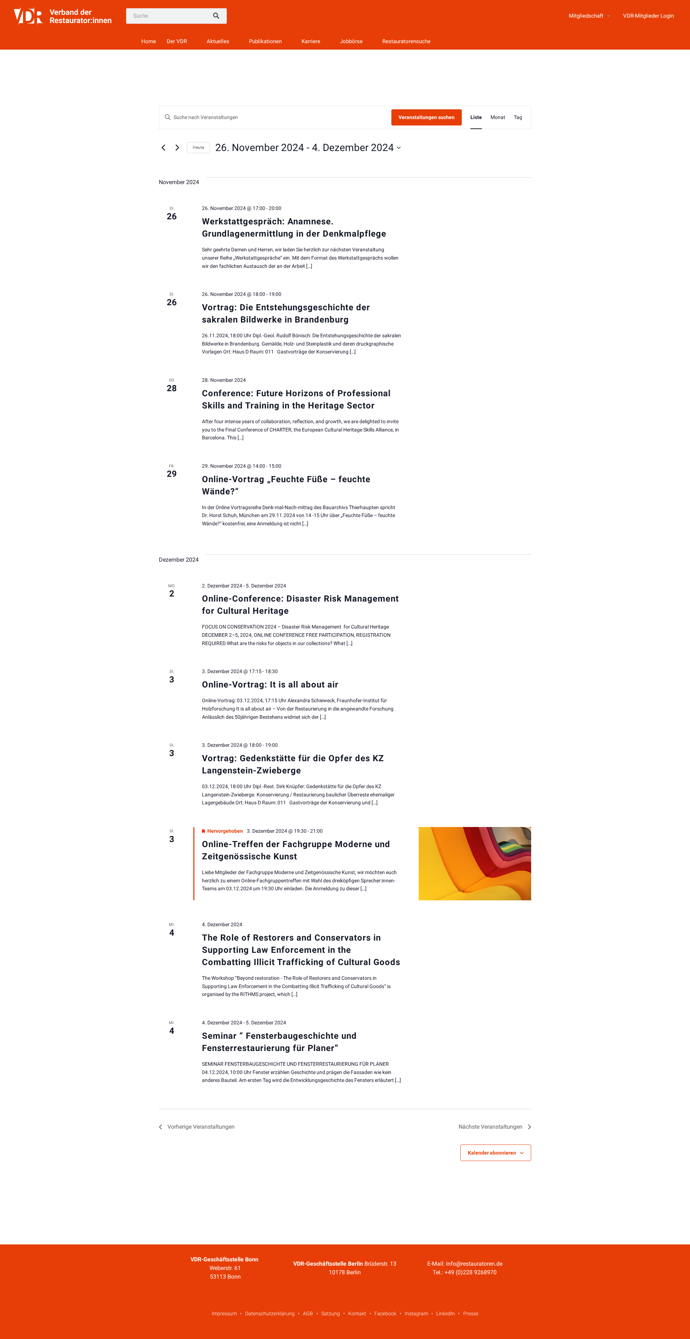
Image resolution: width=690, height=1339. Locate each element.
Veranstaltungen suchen (427, 117)
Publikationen (265, 41)
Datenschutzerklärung (270, 1313)
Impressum (224, 1313)
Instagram (416, 1313)
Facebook (385, 1313)
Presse (470, 1313)
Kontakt (357, 1313)
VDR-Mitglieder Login (648, 16)
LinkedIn (445, 1313)
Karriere (311, 41)
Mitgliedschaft (586, 16)
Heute (198, 147)
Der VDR (177, 41)
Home (148, 41)
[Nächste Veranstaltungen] (177, 147)
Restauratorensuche (406, 41)
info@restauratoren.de (474, 1263)
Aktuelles (218, 41)
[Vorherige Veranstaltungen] (163, 147)
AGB (308, 1313)
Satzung (330, 1313)
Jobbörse (351, 41)
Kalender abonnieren (492, 1153)
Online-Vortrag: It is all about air (270, 685)
